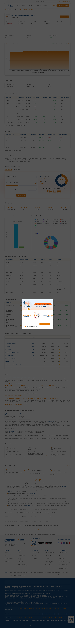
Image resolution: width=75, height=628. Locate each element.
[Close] (52, 300)
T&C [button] (37, 326)
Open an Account (44, 324)
